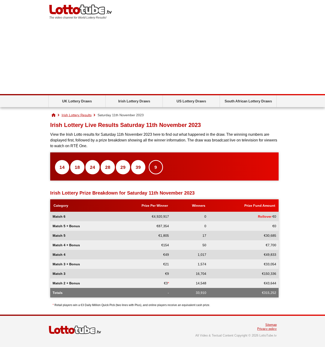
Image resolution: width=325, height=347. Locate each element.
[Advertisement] (162, 58)
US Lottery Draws (191, 101)
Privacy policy (267, 329)
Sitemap (271, 325)
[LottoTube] (53, 115)
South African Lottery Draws (248, 101)
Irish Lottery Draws (134, 101)
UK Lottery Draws (77, 101)
